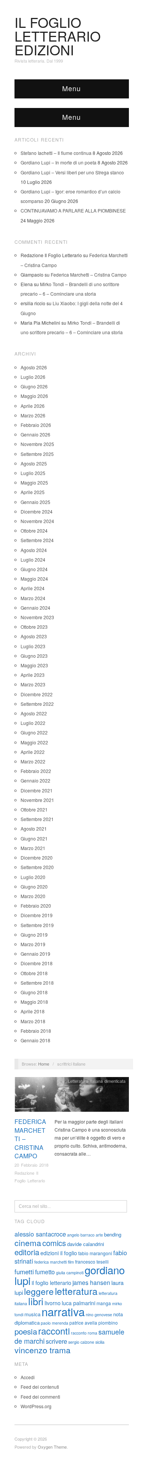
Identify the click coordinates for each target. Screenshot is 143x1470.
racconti (54, 1330)
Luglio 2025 (33, 473)
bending (112, 1234)
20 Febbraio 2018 (31, 1165)
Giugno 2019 (34, 934)
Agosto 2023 (34, 636)
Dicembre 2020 (37, 857)
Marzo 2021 (33, 848)
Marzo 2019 (33, 944)
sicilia (99, 1342)
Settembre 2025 (37, 454)
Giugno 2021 (34, 838)
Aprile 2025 (33, 492)
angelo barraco (81, 1235)
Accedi (28, 1377)
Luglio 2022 (33, 723)
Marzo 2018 (33, 1021)
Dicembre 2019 (37, 915)
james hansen (91, 1282)
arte (99, 1235)
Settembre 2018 (37, 982)
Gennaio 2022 (35, 780)
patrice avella (83, 1322)
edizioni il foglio (58, 1253)
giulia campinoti (70, 1272)
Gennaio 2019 (35, 953)
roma (92, 1333)
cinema (27, 1242)
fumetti (24, 1271)
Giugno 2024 (34, 569)
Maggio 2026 (34, 396)
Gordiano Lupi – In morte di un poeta (58, 162)
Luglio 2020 (33, 877)
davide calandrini (85, 1244)
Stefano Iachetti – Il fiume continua (56, 153)
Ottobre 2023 (34, 626)
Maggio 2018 (34, 1001)
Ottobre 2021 (34, 809)
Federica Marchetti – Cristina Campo (89, 274)
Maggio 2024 (34, 578)
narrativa (63, 1311)
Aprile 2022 (33, 752)
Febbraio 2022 (36, 771)
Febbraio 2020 (36, 905)
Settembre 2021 (37, 819)
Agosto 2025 (34, 463)
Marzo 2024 (33, 598)
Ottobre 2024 (34, 530)
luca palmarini (78, 1303)
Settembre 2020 (37, 867)
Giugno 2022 (34, 732)
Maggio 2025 (34, 482)
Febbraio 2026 (36, 425)
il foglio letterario (51, 1282)
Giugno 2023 (34, 655)
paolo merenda (54, 1323)
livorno (53, 1303)
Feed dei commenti (40, 1396)
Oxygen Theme (52, 1447)
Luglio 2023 (33, 646)
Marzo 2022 (33, 761)
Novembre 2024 (37, 521)
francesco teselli (92, 1261)
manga (103, 1303)
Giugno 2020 (34, 886)
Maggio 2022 (34, 742)
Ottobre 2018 (34, 973)
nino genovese (99, 1314)
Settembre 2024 (37, 540)
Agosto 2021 (34, 828)
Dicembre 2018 (37, 963)
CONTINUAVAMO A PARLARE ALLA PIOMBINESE (73, 210)
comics (54, 1242)
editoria (26, 1251)
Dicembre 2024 (37, 511)
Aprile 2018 (33, 1011)
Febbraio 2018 (36, 1030)
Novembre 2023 (37, 617)
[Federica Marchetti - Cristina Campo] (71, 1096)
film (71, 1262)
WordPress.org (36, 1406)
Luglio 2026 (33, 377)
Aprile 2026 (33, 406)
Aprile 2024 (33, 588)
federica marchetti (50, 1262)
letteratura (76, 1291)
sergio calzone (81, 1342)
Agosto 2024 (34, 550)
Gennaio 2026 (35, 434)
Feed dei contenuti (40, 1386)
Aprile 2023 (33, 674)
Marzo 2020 (33, 896)
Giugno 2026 (34, 386)
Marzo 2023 (33, 684)
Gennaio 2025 (35, 502)
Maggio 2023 (34, 665)
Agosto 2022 (34, 713)
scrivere (56, 1341)
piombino (108, 1322)
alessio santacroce (40, 1233)
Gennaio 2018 (35, 1040)
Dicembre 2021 (37, 790)
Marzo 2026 (33, 415)
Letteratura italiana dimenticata (96, 1081)
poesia (25, 1331)
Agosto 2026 (34, 367)
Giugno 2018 (34, 992)
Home (43, 1064)
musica (32, 1314)
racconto (79, 1333)
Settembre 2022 (37, 703)
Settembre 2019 (37, 925)
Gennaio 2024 (35, 607)
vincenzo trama (42, 1350)
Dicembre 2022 (37, 694)
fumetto (45, 1271)
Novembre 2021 (37, 800)
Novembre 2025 (37, 444)
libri (35, 1301)
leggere (39, 1291)
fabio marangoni (95, 1253)
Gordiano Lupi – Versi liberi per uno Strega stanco (72, 172)
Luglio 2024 (33, 559)
